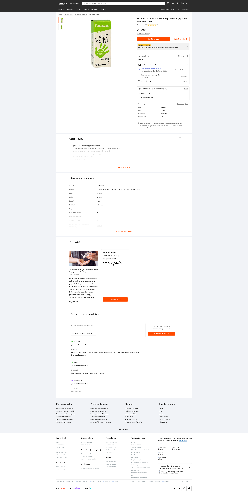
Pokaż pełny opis (124, 167)
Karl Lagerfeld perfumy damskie (100, 422)
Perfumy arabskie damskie (99, 408)
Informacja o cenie (143, 33)
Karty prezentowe (111, 464)
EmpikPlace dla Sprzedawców (89, 454)
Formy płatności (135, 452)
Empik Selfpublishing (62, 457)
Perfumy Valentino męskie (64, 419)
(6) (158, 25)
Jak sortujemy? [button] (183, 56)
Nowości (86, 9)
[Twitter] (179, 488)
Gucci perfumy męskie (63, 416)
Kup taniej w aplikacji (180, 39)
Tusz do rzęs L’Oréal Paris (133, 422)
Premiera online (60, 469)
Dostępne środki (110, 450)
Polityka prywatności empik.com (140, 465)
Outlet (103, 9)
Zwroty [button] (185, 81)
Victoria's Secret (164, 419)
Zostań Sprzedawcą (87, 456)
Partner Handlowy (61, 452)
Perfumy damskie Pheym (98, 411)
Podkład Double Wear (132, 411)
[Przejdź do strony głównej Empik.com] (63, 3)
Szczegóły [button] (184, 76)
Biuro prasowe (60, 444)
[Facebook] (174, 488)
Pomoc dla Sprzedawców (88, 459)
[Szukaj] (162, 3)
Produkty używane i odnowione (90, 468)
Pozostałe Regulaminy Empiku (140, 462)
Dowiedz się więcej (115, 299)
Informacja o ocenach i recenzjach (82, 325)
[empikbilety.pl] (75, 488)
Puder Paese (129, 416)
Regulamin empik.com (137, 460)
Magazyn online (60, 466)
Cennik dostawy (136, 444)
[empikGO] (89, 488)
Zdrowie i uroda (68, 14)
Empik (60, 14)
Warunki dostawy (136, 447)
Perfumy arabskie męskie (64, 408)
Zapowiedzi (95, 9)
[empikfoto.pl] (60, 488)
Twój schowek (110, 444)
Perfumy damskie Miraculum (99, 414)
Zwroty (133, 455)
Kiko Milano (163, 422)
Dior (160, 411)
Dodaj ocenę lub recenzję (161, 333)
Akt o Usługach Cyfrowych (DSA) (141, 467)
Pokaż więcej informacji (124, 231)
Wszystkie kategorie (87, 442)
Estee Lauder (163, 416)
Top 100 (78, 9)
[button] (101, 43)
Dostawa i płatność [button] (181, 65)
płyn (98, 201)
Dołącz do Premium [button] (181, 70)
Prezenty (70, 9)
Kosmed (139, 25)
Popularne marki (85, 444)
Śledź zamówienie (111, 442)
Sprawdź (99, 225)
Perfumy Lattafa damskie (98, 419)
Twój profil (109, 452)
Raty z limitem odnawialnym (139, 477)
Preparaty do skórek (94, 14)
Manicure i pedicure (81, 14)
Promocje (62, 9)
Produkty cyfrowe (111, 447)
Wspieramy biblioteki (62, 455)
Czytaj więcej (73, 302)
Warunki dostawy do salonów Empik (141, 450)
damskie (163, 107)
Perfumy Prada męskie (63, 422)
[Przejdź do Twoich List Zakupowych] (168, 3)
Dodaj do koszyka (153, 39)
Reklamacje (134, 457)
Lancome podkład (130, 414)
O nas (57, 442)
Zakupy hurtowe (111, 466)
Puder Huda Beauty (131, 419)
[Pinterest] (189, 488)
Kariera (58, 450)
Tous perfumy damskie (97, 416)
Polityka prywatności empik (139, 472)
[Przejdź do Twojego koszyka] (173, 3)
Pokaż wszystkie (182, 104)
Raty (132, 475)
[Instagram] (184, 488)
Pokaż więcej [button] (123, 429)
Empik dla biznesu (111, 461)
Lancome (162, 414)
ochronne (164, 113)
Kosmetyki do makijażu (132, 408)
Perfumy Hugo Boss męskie (65, 411)
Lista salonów (60, 447)
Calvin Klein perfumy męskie (65, 414)
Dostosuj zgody (135, 470)
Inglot (161, 408)
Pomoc (133, 442)
